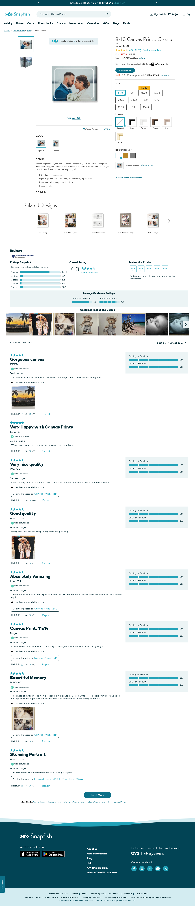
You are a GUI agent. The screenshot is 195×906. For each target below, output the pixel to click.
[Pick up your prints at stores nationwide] (135, 853)
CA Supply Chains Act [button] (91, 897)
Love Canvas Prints (77, 801)
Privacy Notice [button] (51, 897)
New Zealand (142, 893)
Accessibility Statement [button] (116, 897)
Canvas (7, 30)
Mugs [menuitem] (116, 23)
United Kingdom (97, 893)
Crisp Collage (42, 232)
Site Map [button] (28, 897)
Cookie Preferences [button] (70, 897)
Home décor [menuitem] (76, 23)
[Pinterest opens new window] (151, 867)
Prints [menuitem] (20, 23)
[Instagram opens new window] (143, 867)
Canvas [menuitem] (61, 23)
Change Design (147, 165)
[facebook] (135, 867)
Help (89, 863)
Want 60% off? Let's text (102, 872)
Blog (89, 858)
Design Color (123, 150)
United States (114, 893)
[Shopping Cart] (188, 14)
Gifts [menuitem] (106, 23)
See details (164, 75)
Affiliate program (97, 867)
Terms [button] (38, 897)
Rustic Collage (153, 232)
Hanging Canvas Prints (57, 801)
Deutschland (53, 893)
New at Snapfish (97, 853)
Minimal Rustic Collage (125, 232)
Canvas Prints (19, 30)
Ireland (75, 893)
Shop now (121, 2)
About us (92, 848)
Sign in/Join (159, 14)
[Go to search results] (107, 14)
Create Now (125, 70)
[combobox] (73, 14)
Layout (40, 135)
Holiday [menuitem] (8, 23)
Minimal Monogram (70, 232)
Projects (176, 14)
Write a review (152, 50)
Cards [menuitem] (30, 23)
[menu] (107, 129)
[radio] (118, 155)
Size (117, 83)
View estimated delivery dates (128, 177)
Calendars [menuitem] (93, 23)
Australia (128, 893)
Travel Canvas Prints (117, 801)
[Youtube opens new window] (159, 867)
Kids (29, 30)
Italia (84, 893)
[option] (26, 44)
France (65, 893)
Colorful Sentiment (98, 232)
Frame (119, 114)
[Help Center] (184, 14)
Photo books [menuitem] (45, 23)
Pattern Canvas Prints (96, 801)
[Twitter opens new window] (167, 867)
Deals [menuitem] (126, 23)
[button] (83, 129)
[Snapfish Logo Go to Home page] (17, 14)
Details (141, 57)
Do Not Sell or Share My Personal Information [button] (150, 897)
